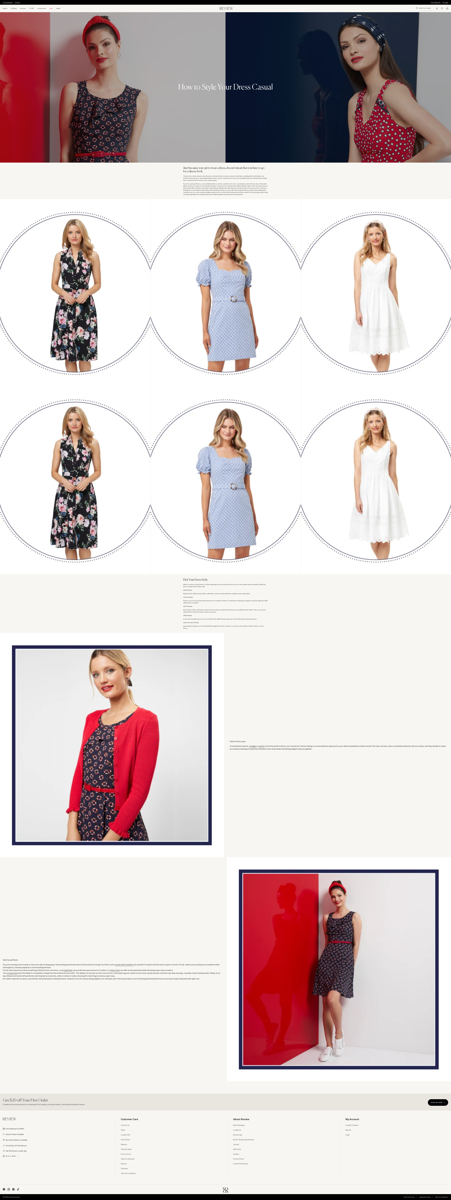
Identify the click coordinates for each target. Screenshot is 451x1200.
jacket (261, 746)
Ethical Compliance (441, 1197)
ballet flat (68, 970)
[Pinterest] (13, 1189)
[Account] (436, 8)
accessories (12, 973)
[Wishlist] (442, 8)
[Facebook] (4, 1189)
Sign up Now (436, 1102)
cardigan (253, 746)
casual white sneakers (124, 964)
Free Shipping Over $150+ (225, 2)
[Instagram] (9, 1189)
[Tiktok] (18, 1189)
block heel (115, 970)
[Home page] (226, 8)
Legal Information (425, 1197)
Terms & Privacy (409, 1197)
